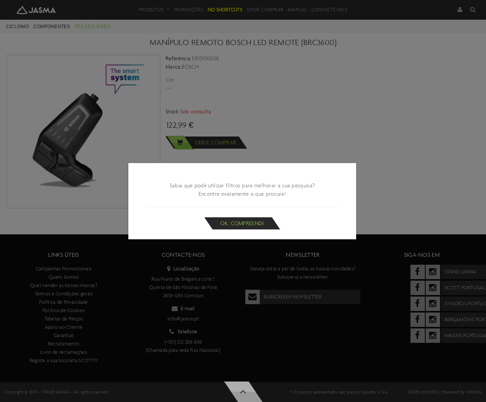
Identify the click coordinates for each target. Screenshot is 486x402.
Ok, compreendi (242, 223)
